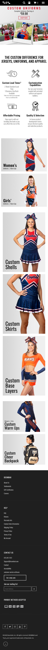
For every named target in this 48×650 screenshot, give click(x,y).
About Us (6, 482)
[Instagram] (15, 626)
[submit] (34, 589)
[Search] (24, 2)
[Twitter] (10, 626)
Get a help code (10, 578)
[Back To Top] (5, 644)
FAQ (5, 513)
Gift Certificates (8, 490)
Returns (6, 516)
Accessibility (7, 568)
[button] (43, 2)
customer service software (12, 572)
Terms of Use (7, 534)
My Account (7, 538)
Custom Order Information (11, 524)
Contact (6, 565)
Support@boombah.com (11, 561)
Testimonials (7, 486)
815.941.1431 (8, 557)
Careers (6, 493)
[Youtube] (20, 626)
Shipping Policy (8, 527)
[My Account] (29, 2)
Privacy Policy (8, 531)
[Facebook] (5, 626)
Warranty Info (8, 520)
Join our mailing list (11, 584)
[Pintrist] (24, 626)
